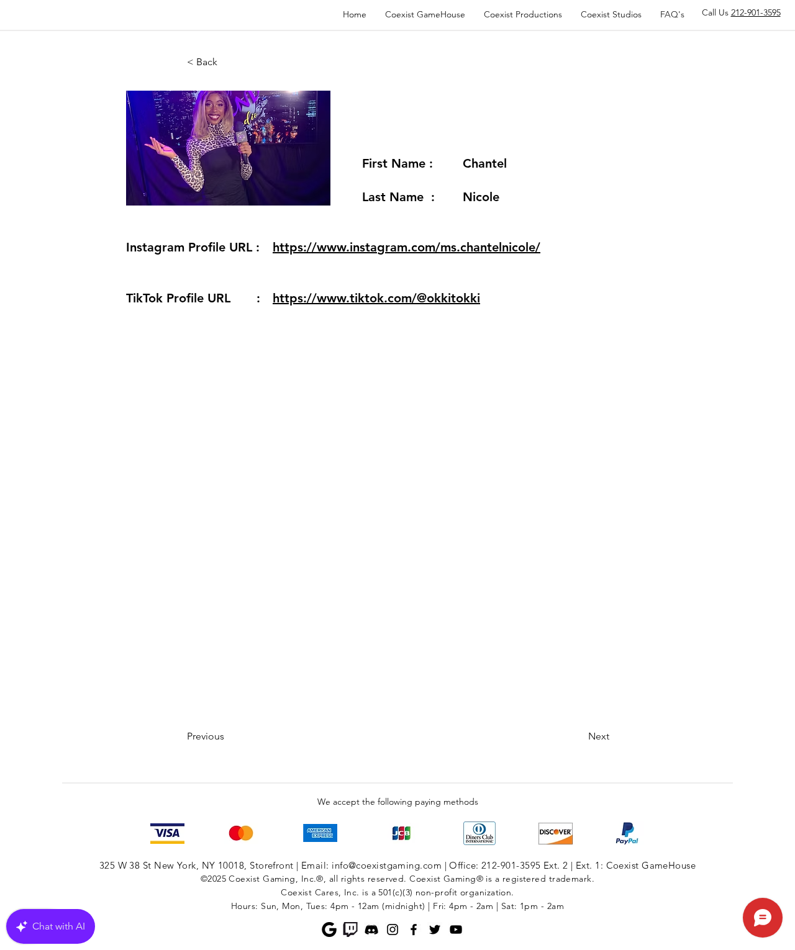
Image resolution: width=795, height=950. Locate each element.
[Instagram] (392, 929)
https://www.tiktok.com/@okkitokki (376, 298)
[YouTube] (455, 929)
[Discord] (371, 929)
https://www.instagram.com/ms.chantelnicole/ (406, 247)
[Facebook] (413, 929)
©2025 (213, 878)
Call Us (741, 12)
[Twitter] (434, 929)
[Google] (329, 929)
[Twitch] (350, 929)
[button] (228, 62)
